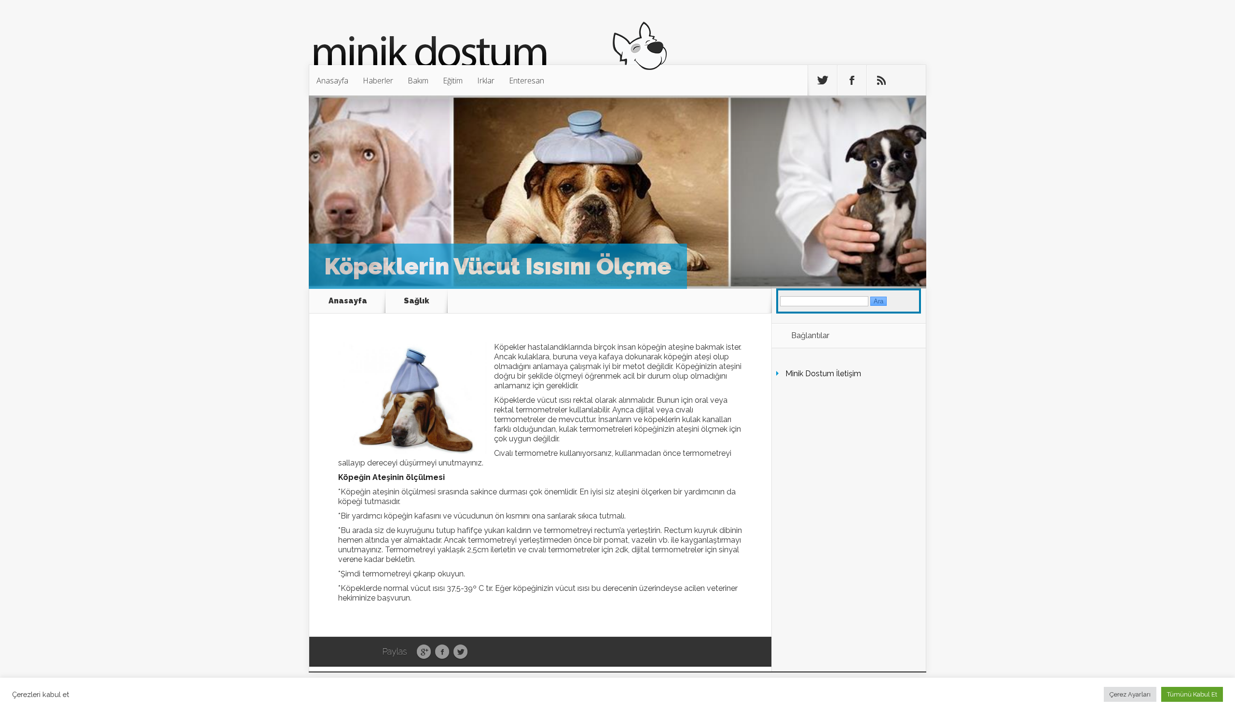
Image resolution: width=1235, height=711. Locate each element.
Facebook (442, 652)
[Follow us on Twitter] (822, 80)
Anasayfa (332, 80)
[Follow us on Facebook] (851, 80)
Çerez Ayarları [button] (1130, 694)
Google (423, 652)
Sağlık (416, 300)
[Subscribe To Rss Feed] (881, 80)
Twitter (460, 652)
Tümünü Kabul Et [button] (1192, 694)
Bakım (418, 80)
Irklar (485, 80)
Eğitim (453, 80)
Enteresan (526, 80)
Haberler (378, 80)
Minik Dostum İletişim (823, 373)
